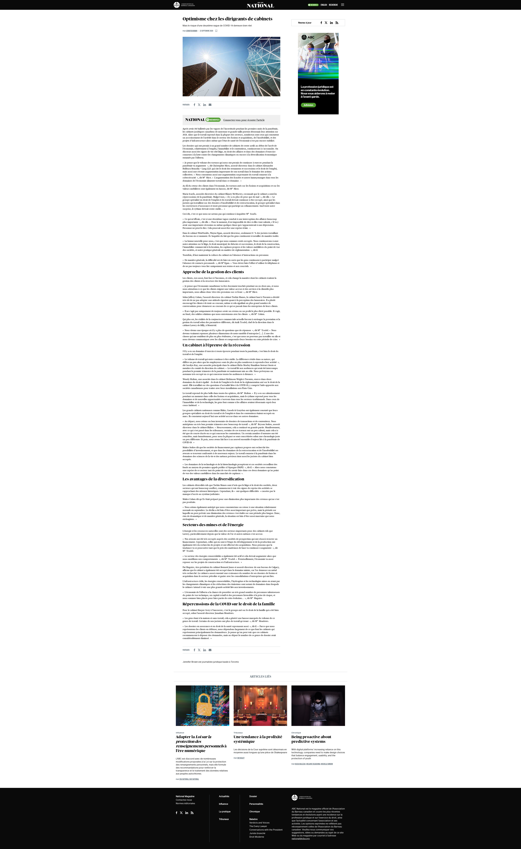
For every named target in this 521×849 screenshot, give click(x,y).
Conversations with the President (266, 829)
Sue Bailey (240, 758)
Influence (180, 732)
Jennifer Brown (191, 31)
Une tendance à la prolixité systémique (258, 739)
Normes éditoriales (185, 803)
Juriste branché (257, 833)
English (324, 5)
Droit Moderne (256, 837)
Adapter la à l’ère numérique (201, 744)
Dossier (253, 796)
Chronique (296, 732)
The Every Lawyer (258, 826)
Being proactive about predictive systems (311, 739)
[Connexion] (216, 31)
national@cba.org (301, 838)
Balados (253, 819)
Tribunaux (238, 732)
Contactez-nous (184, 800)
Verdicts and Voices (259, 822)
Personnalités (256, 804)
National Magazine (185, 796)
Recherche (333, 5)
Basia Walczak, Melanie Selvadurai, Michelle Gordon (314, 764)
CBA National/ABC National (189, 779)
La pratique (225, 811)
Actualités (224, 796)
